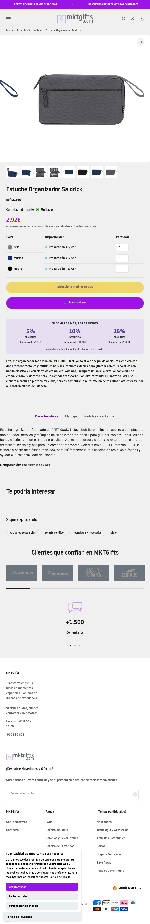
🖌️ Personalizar (75, 303)
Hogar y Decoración (109, 854)
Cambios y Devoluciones (62, 838)
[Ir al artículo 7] (97, 172)
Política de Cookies (60, 877)
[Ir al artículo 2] (26, 172)
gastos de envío (46, 226)
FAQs (49, 822)
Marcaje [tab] (71, 416)
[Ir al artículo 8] (111, 172)
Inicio (9, 30)
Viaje (114, 532)
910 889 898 (15, 734)
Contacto (12, 830)
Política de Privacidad (19, 917)
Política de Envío (57, 830)
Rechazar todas (18, 896)
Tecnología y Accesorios (87, 532)
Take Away (104, 862)
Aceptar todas (17, 887)
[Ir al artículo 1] (12, 172)
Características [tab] (46, 416)
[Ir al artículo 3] (40, 172)
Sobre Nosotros (16, 822)
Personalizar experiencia (23, 906)
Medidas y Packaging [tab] (99, 416)
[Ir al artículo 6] (83, 172)
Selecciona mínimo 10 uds (75, 287)
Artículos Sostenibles (29, 30)
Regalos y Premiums (110, 870)
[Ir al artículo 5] (68, 172)
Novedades (104, 822)
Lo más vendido (54, 532)
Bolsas (101, 846)
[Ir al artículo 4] (54, 172)
